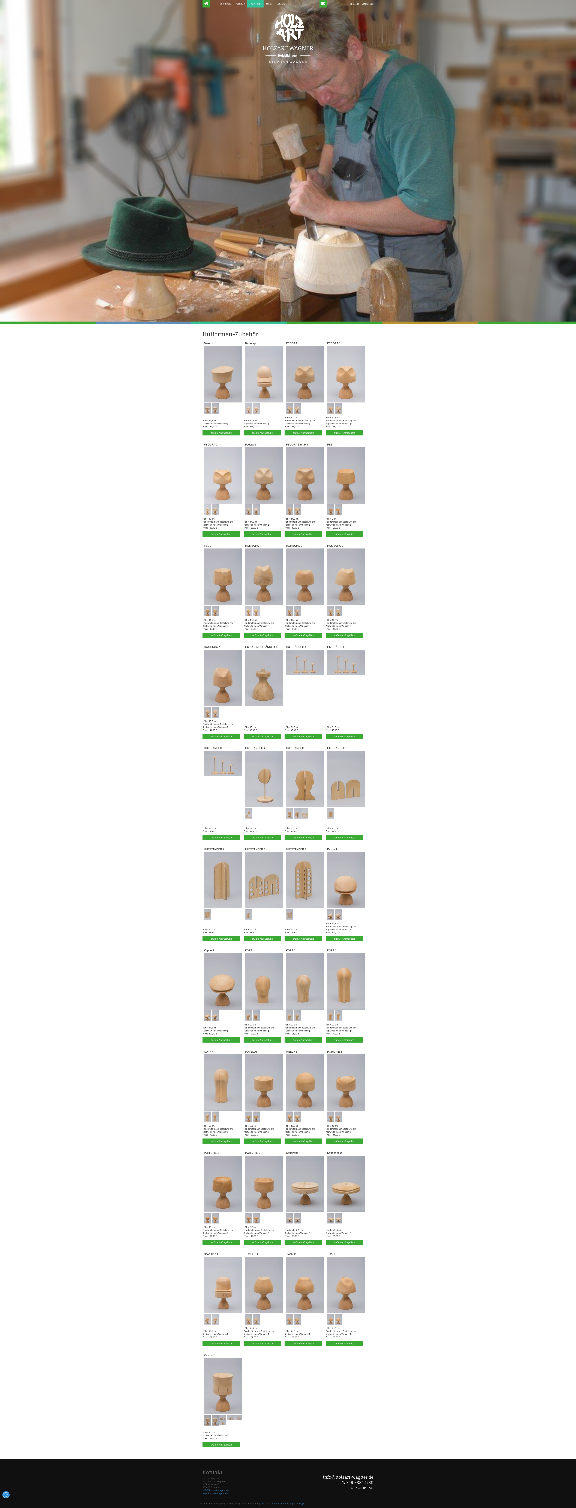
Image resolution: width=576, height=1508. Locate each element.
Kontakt (280, 3)
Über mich (225, 3)
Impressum (354, 3)
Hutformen (255, 3)
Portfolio (240, 3)
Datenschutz (368, 3)
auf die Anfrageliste (221, 433)
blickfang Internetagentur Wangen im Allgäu (283, 1503)
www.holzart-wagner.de (215, 1493)
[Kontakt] (323, 3)
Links (269, 3)
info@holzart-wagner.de (215, 1490)
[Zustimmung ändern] (6, 1494)
